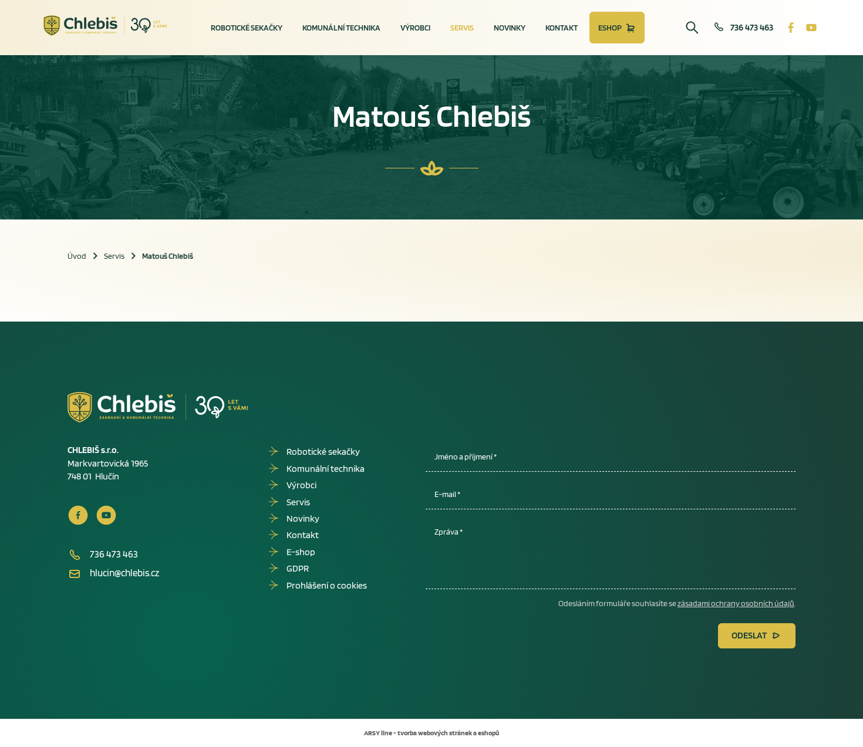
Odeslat (749, 635)
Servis (462, 27)
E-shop (300, 551)
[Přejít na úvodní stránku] (105, 25)
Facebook (791, 27)
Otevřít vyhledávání (692, 27)
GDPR (297, 568)
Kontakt (561, 27)
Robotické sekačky (246, 27)
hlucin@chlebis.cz (124, 573)
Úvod (77, 256)
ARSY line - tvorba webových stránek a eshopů (431, 732)
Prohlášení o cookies (326, 585)
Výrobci (415, 27)
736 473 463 (751, 27)
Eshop (610, 27)
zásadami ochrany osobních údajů (735, 603)
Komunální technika (341, 27)
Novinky (509, 27)
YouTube (811, 27)
